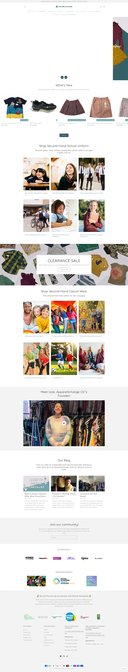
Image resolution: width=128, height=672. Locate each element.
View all (64, 135)
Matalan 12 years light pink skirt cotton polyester (99, 123)
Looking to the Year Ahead (88, 495)
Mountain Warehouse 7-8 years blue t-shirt (11, 123)
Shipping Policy (27, 637)
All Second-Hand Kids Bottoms (62, 336)
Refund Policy (26, 635)
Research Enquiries (49, 642)
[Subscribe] (75, 537)
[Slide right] (67, 131)
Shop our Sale (64, 269)
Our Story (46, 632)
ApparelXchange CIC (61, 668)
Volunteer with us (48, 640)
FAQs (45, 637)
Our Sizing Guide (48, 635)
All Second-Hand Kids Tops (33, 336)
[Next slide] (65, 77)
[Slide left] (60, 131)
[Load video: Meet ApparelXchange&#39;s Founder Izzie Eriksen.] (64, 423)
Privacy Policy (26, 632)
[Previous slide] (62, 77)
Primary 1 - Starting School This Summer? (63, 495)
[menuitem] (32, 11)
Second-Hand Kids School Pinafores (60, 235)
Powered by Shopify (70, 668)
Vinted (45, 629)
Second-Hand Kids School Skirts (35, 235)
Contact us (47, 645)
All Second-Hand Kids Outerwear (91, 336)
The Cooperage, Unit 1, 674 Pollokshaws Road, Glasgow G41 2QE (95, 635)
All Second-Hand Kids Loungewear (91, 378)
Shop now (32, 50)
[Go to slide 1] (62, 78)
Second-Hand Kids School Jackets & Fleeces (91, 235)
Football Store (57, 378)
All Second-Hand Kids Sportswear (36, 378)
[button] (25, 6)
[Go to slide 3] (65, 78)
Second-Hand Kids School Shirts (62, 193)
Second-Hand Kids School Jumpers (36, 193)
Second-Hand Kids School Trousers (91, 193)
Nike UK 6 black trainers (36, 123)
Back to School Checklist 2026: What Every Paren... (36, 495)
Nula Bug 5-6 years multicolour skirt (67, 123)
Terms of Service (27, 640)
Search (25, 629)
